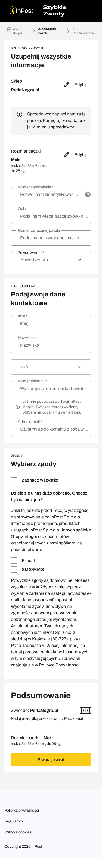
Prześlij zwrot (51, 759)
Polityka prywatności (21, 810)
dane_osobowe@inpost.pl (46, 600)
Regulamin (13, 821)
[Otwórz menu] (90, 10)
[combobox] (51, 259)
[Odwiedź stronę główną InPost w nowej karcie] (21, 10)
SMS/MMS (33, 569)
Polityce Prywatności (59, 665)
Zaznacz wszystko (40, 480)
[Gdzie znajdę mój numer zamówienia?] (88, 194)
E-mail (28, 560)
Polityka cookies (18, 832)
